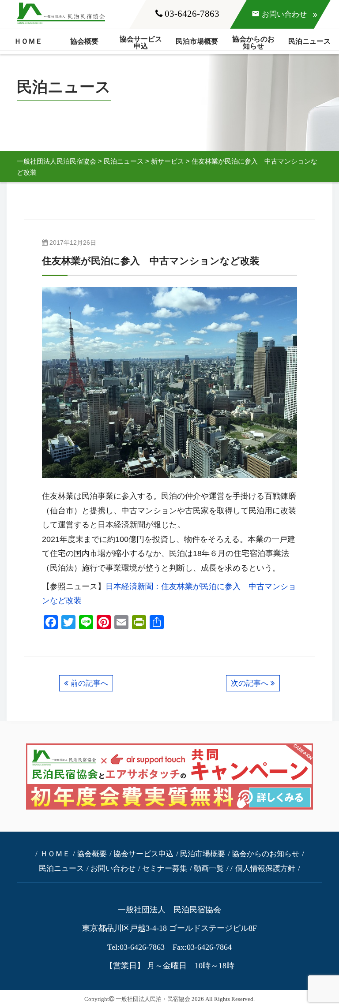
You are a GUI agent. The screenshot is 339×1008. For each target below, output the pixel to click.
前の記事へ (89, 683)
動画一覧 (209, 868)
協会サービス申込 (141, 42)
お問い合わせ (113, 868)
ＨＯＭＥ (28, 41)
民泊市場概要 (197, 41)
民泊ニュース (309, 41)
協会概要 (84, 41)
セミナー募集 (164, 868)
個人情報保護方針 (265, 868)
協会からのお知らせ (253, 42)
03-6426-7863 (190, 13)
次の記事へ (249, 683)
